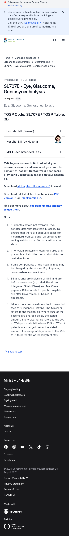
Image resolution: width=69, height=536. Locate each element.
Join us (8, 431)
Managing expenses (25, 57)
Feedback (9, 460)
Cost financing (42, 61)
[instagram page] (14, 447)
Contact (8, 454)
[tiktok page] (39, 447)
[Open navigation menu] (63, 40)
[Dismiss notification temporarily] (63, 12)
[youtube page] (22, 447)
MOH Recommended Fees (23, 152)
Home (7, 57)
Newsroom (10, 411)
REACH (8, 494)
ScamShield (31, 22)
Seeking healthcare (14, 394)
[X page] (31, 447)
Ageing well (10, 400)
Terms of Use (11, 489)
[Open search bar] (55, 40)
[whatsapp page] (47, 447)
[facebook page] (6, 447)
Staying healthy (12, 389)
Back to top (15, 351)
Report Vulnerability (14, 478)
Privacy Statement (14, 483)
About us (9, 425)
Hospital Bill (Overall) (20, 131)
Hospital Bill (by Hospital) (23, 141)
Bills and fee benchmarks (17, 61)
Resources (10, 417)
